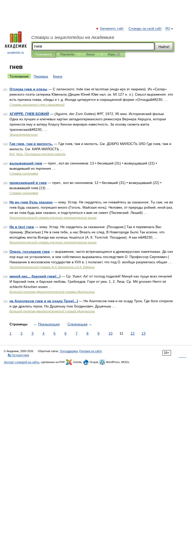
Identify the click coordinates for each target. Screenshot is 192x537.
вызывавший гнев (26, 163)
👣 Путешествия (18, 355)
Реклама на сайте (90, 351)
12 (132, 333)
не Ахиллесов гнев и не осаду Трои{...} (44, 301)
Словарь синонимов (24, 173)
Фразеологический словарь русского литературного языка (53, 218)
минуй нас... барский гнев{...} (35, 276)
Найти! (164, 47)
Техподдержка (69, 351)
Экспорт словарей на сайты (21, 362)
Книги (90, 54)
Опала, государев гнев (30, 252)
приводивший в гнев (28, 183)
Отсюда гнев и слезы (28, 89)
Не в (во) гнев (22, 227)
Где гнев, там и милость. (31, 144)
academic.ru (15, 52)
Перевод (41, 76)
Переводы (67, 54)
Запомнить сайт (112, 28)
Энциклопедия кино (24, 134)
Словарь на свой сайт (145, 28)
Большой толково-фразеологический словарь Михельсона (52, 292)
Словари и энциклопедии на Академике (72, 37)
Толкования (43, 54)
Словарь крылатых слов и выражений (37, 105)
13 (144, 333)
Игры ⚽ (114, 54)
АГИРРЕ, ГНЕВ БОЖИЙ (29, 114)
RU (168, 28)
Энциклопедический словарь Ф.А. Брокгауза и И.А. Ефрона (52, 267)
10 (110, 333)
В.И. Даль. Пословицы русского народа (38, 154)
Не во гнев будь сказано (31, 202)
